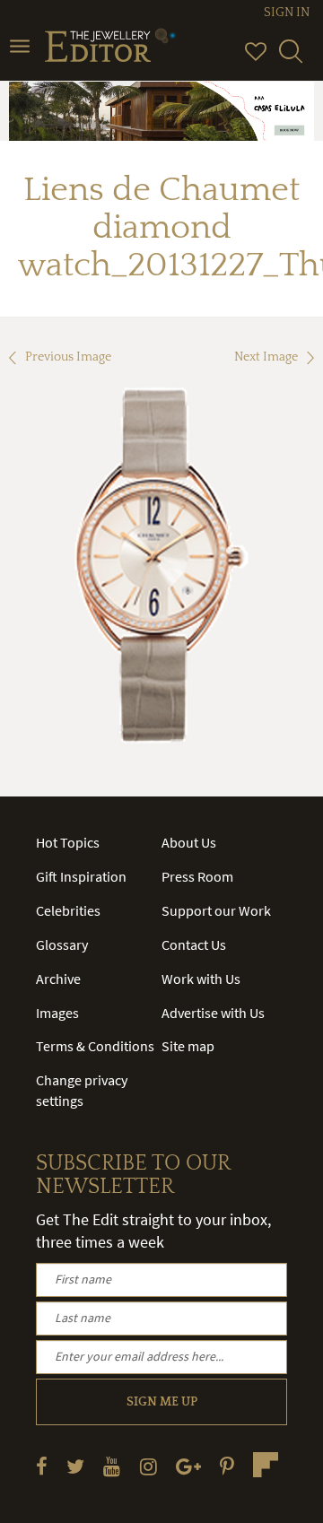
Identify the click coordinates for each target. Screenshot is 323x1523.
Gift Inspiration (81, 876)
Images (57, 1013)
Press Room (197, 876)
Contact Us (194, 944)
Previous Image (68, 357)
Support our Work (216, 910)
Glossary (62, 944)
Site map (188, 1046)
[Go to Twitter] (75, 1466)
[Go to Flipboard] (265, 1464)
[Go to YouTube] (111, 1466)
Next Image (266, 357)
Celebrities (68, 910)
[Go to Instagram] (148, 1466)
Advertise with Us (213, 1013)
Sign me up (162, 1402)
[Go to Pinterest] (227, 1466)
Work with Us (201, 979)
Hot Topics (68, 842)
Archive (58, 979)
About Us (189, 842)
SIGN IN (287, 12)
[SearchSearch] (291, 59)
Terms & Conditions (95, 1046)
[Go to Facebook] (42, 1466)
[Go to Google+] (188, 1466)
